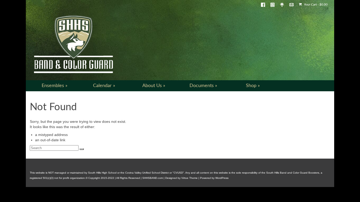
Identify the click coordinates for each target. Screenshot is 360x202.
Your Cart (315, 4)
